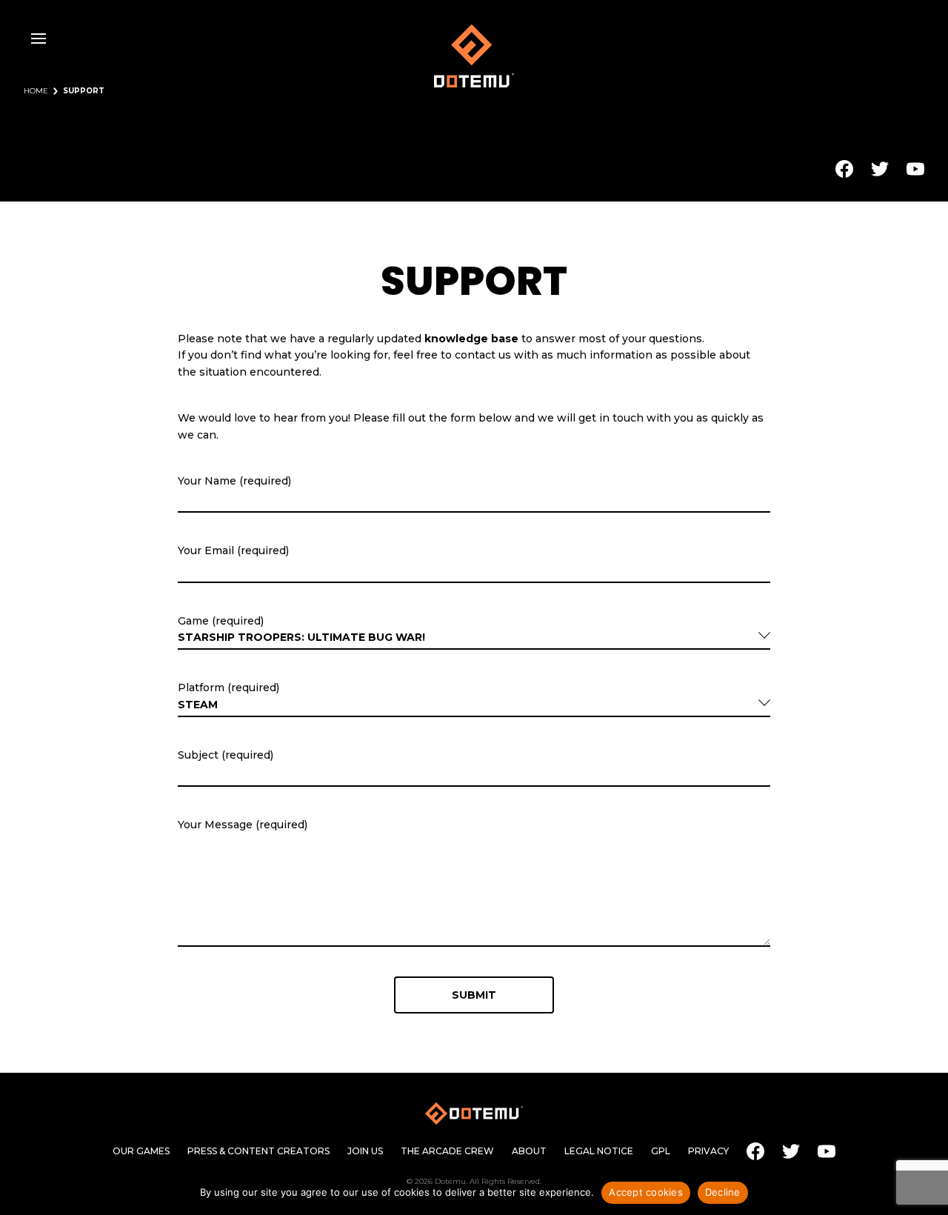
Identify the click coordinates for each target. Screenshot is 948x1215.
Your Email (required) (233, 550)
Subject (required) (225, 755)
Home (36, 91)
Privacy (708, 1151)
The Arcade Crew (447, 1151)
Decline (723, 1192)
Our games (141, 1151)
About (529, 1151)
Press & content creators (258, 1151)
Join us (365, 1151)
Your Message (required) (242, 824)
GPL (660, 1151)
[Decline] (929, 1192)
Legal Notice (598, 1151)
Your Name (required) (234, 480)
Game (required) (221, 621)
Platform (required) (228, 687)
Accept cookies (646, 1192)
